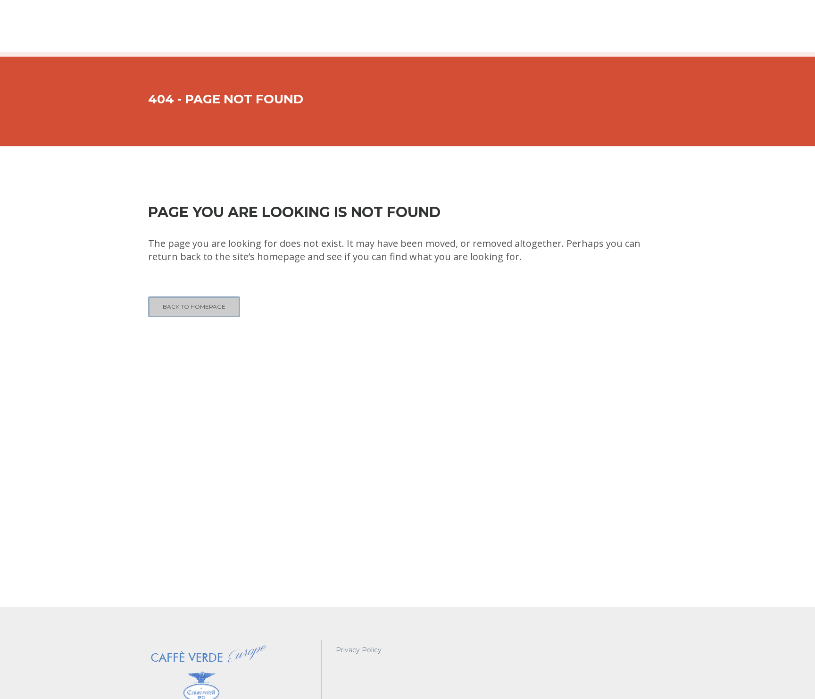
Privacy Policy (359, 650)
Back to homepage (194, 306)
